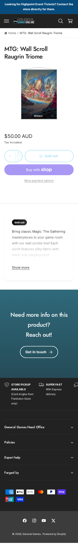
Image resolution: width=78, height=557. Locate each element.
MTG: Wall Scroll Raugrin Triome (41, 33)
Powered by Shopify (54, 534)
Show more (20, 267)
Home (12, 33)
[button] (6, 21)
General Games (32, 534)
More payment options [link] (39, 180)
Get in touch (35, 352)
